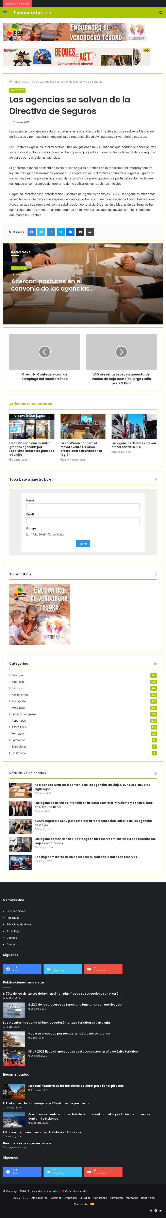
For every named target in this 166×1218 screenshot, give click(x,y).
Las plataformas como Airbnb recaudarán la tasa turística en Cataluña (56, 1023)
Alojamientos (20, 694)
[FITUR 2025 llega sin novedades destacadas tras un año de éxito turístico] (14, 1057)
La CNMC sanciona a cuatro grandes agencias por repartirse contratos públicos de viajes (31, 449)
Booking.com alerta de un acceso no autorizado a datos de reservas (86, 857)
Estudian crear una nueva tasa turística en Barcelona (42, 1132)
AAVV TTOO (29, 81)
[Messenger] (70, 232)
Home (16, 81)
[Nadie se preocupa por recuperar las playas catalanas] (14, 1039)
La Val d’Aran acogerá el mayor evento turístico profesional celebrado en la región (81, 449)
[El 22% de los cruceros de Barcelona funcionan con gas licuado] (14, 1010)
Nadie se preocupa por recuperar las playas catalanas (69, 1033)
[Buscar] (161, 14)
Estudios (17, 688)
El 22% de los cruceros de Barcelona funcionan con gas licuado (75, 1005)
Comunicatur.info (76, 1191)
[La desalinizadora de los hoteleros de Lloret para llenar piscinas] (14, 1091)
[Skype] (61, 232)
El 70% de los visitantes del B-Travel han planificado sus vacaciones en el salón (61, 994)
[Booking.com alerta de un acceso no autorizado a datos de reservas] (20, 862)
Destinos (17, 675)
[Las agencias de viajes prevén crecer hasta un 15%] (134, 426)
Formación (18, 733)
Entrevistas (19, 746)
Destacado (19, 753)
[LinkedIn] (51, 232)
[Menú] (5, 14)
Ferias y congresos (24, 714)
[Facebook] (32, 232)
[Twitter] (41, 232)
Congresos (100, 1197)
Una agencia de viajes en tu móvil (27, 1143)
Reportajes (19, 720)
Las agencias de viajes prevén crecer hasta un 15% (134, 445)
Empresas (18, 681)
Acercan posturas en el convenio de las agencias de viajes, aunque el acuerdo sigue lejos (50, 292)
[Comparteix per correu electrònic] (80, 232)
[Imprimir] (90, 232)
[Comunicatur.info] (32, 12)
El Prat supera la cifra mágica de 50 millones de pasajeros (46, 1103)
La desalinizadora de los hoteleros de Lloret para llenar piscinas (76, 1086)
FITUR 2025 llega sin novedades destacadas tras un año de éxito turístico (83, 1051)
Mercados (18, 707)
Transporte (19, 701)
